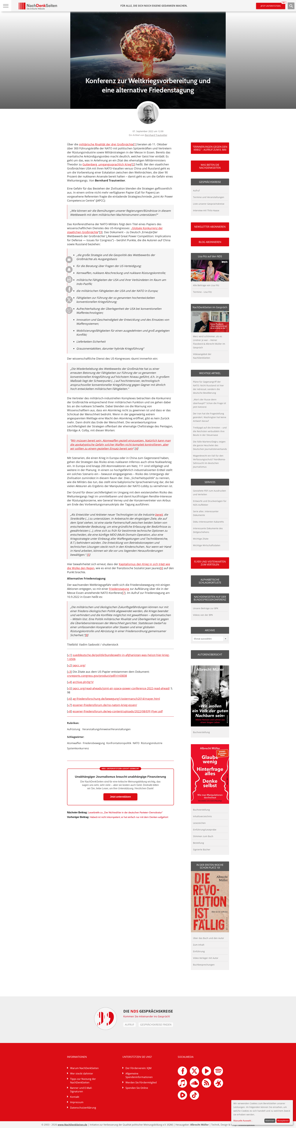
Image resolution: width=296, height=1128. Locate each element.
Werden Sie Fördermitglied (141, 1082)
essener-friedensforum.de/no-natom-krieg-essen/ (105, 705)
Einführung (199, 951)
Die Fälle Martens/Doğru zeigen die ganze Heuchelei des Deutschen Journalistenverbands (210, 445)
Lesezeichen (199, 823)
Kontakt (74, 1097)
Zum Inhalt (198, 944)
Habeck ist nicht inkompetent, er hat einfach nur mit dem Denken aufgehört (129, 817)
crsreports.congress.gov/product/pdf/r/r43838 (97, 676)
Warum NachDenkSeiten (84, 1068)
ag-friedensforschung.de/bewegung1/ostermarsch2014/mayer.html (116, 699)
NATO (136, 743)
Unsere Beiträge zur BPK (205, 608)
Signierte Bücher (201, 849)
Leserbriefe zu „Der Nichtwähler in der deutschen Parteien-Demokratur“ (125, 812)
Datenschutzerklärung (83, 1107)
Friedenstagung (119, 589)
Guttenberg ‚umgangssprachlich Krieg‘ (107, 164)
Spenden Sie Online (136, 1088)
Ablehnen (269, 1120)
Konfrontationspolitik (118, 743)
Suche (291, 5)
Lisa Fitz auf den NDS (210, 256)
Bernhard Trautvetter (156, 135)
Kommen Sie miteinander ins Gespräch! (146, 1016)
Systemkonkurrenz (78, 748)
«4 (69, 682)
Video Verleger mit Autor (205, 958)
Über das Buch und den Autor (208, 938)
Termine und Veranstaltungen (208, 197)
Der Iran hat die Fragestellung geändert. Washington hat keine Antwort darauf (209, 417)
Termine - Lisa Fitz (202, 291)
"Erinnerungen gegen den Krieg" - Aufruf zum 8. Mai (210, 148)
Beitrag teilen (69, 259)
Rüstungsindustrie (151, 743)
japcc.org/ (79, 665)
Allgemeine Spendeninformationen (139, 1075)
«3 (69, 671)
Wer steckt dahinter (81, 1073)
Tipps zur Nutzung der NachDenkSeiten (83, 1080)
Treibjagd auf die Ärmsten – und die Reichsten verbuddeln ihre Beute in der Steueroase (210, 431)
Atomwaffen (74, 743)
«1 (69, 655)
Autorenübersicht (210, 654)
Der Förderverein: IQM (138, 1068)
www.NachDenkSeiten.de (72, 1124)
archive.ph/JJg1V (83, 682)
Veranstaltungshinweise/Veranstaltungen (106, 729)
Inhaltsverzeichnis (202, 816)
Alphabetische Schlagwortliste (210, 581)
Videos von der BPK (203, 614)
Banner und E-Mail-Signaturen (81, 1089)
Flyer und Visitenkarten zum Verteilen (210, 563)
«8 (69, 711)
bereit (159, 514)
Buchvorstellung (201, 732)
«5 (69, 688)
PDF (69, 279)
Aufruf (196, 190)
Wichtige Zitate (200, 538)
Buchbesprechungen (204, 964)
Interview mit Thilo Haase (206, 210)
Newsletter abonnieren (210, 226)
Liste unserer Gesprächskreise (208, 203)
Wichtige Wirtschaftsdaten (206, 545)
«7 (69, 705)
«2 (69, 665)
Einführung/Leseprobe (204, 829)
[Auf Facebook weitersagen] (69, 292)
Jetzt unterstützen (273, 5)
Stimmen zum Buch (203, 836)
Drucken (69, 269)
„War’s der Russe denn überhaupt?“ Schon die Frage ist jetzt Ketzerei (209, 403)
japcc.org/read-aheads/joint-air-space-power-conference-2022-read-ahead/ (121, 688)
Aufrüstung (73, 729)
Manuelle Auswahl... (243, 1120)
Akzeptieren (283, 1120)
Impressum (76, 1102)
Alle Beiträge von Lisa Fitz (206, 285)
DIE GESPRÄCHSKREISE (148, 1011)
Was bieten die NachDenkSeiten (210, 166)
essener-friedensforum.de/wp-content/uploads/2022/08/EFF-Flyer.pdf (118, 711)
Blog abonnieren (210, 242)
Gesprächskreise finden (155, 1024)
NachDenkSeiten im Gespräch (210, 307)
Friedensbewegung (94, 743)
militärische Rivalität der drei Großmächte (106, 144)
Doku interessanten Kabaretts (208, 521)
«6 (69, 699)
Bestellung (198, 842)
